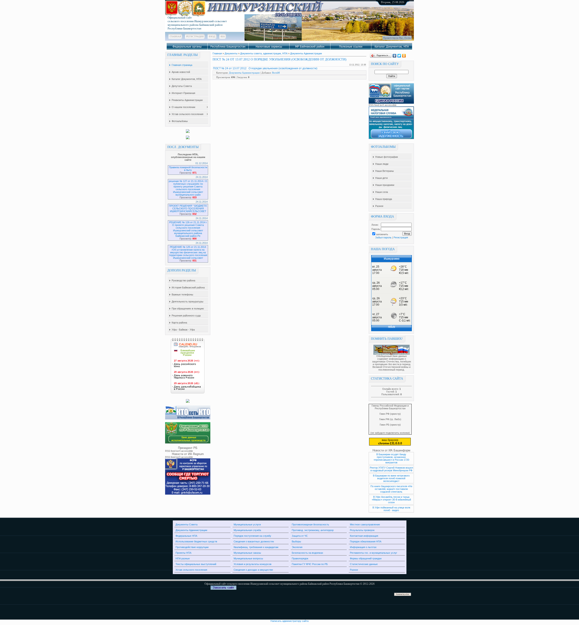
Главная (175, 36)
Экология (297, 547)
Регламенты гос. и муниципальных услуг (373, 552)
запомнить (382, 234)
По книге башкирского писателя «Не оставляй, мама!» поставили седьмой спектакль (391, 489)
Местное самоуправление (365, 524)
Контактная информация (364, 535)
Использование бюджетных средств (196, 541)
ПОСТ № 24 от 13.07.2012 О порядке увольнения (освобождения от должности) (265, 68)
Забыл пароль (383, 237)
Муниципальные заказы (247, 552)
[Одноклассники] (404, 56)
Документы (231, 53)
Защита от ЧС (300, 535)
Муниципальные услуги (247, 524)
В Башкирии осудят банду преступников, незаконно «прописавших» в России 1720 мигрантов (391, 458)
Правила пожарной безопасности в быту (188, 168)
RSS (223, 36)
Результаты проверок (362, 530)
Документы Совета (186, 524)
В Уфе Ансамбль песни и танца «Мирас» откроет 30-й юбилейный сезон (391, 500)
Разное (354, 569)
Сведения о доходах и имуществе (253, 569)
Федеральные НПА (186, 535)
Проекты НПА (183, 552)
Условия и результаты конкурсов (252, 564)
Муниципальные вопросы (248, 558)
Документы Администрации (306, 53)
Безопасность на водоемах (307, 552)
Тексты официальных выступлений (196, 564)
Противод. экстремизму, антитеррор (313, 530)
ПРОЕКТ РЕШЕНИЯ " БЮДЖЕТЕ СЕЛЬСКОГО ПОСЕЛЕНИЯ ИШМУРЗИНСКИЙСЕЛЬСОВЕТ (188, 208)
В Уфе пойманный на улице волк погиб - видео (391, 509)
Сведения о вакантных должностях (254, 541)
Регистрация (195, 36)
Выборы (296, 541)
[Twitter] (399, 56)
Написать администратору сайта (289, 621)
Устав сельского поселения (191, 569)
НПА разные (183, 558)
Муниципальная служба (247, 530)
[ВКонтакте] (394, 56)
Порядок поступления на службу (252, 535)
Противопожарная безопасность (310, 524)
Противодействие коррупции (192, 547)
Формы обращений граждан (366, 558)
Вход (212, 36)
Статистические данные (364, 564)
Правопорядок (300, 558)
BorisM (276, 72)
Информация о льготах (363, 547)
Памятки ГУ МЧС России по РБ (310, 564)
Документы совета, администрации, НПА (263, 53)
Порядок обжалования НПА (365, 541)
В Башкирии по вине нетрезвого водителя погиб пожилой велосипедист (391, 478)
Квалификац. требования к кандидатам (256, 547)
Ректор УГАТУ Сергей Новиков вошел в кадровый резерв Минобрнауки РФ (391, 469)
